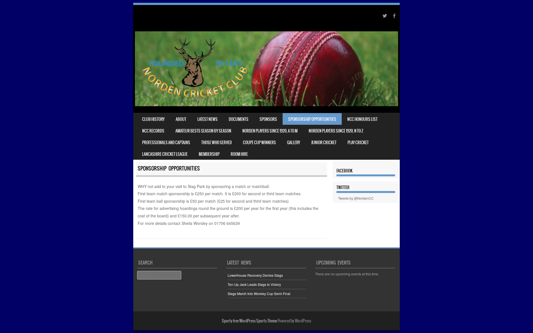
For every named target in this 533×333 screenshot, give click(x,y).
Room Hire (239, 154)
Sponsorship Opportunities (312, 119)
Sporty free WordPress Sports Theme (249, 321)
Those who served (216, 142)
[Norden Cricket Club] (266, 104)
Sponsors (268, 119)
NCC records (153, 131)
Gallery (293, 142)
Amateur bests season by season (203, 131)
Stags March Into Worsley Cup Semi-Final (259, 293)
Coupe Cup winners (259, 142)
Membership (209, 154)
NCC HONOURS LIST (362, 119)
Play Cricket (358, 142)
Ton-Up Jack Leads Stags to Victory (254, 284)
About (181, 119)
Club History (153, 119)
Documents (238, 119)
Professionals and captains (166, 142)
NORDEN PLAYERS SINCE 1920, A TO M (270, 131)
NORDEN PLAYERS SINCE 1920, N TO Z (336, 131)
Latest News (207, 119)
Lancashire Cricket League (165, 154)
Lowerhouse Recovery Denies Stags (255, 275)
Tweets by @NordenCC (356, 198)
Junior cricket (323, 142)
